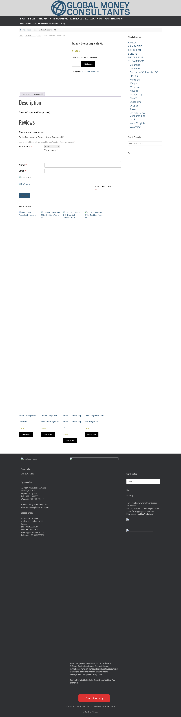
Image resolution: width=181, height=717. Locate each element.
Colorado (135, 64)
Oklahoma (136, 101)
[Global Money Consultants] (90, 8)
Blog (63, 23)
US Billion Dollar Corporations (139, 114)
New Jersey (136, 94)
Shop (29, 30)
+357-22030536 (31, 496)
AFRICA (132, 42)
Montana (135, 87)
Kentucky (135, 79)
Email (22, 170)
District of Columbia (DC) (144, 72)
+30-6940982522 (33, 529)
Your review (51, 150)
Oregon (134, 105)
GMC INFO (43, 18)
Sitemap (129, 495)
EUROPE (132, 53)
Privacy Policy (110, 706)
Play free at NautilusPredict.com (140, 514)
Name (23, 164)
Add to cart (88, 64)
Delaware (135, 68)
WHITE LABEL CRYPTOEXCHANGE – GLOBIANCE (39, 23)
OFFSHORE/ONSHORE (59, 18)
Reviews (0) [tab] (38, 94)
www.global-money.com (39, 507)
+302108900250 (31, 526)
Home (22, 30)
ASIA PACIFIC (135, 46)
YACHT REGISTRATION (114, 18)
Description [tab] (26, 94)
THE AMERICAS (30, 36)
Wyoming (135, 126)
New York (135, 98)
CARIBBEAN (134, 50)
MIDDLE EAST (135, 57)
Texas (39, 36)
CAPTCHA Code (103, 186)
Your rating (25, 146)
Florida (134, 75)
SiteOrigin (88, 712)
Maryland (135, 83)
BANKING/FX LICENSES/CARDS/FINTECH (86, 18)
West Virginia (137, 123)
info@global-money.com (37, 504)
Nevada (134, 90)
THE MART (32, 18)
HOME (22, 18)
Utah (133, 119)
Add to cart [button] (26, 434)
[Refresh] (24, 183)
